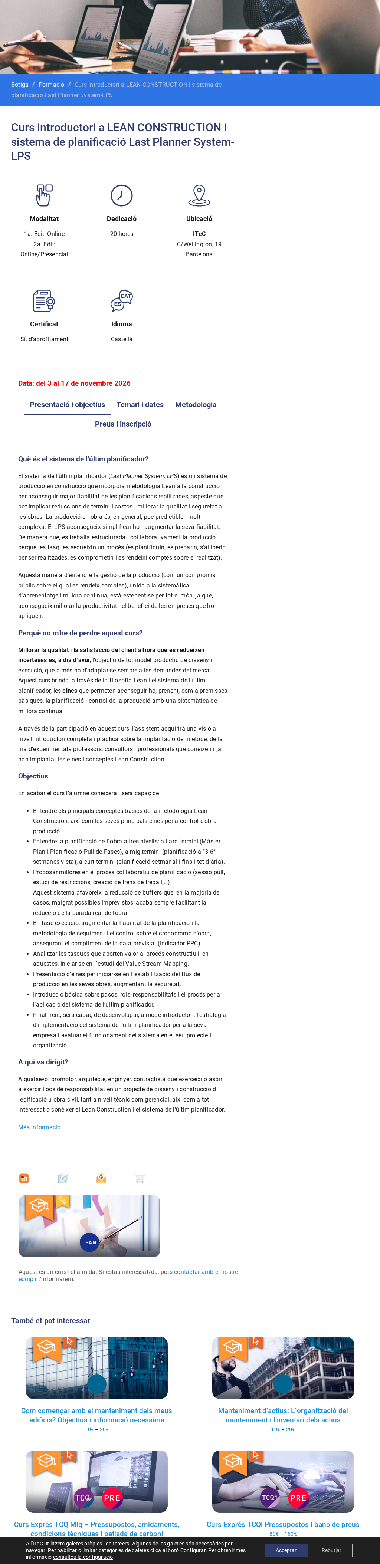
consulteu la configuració (83, 1557)
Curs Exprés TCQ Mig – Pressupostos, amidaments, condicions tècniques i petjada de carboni (96, 1529)
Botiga (20, 84)
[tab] (67, 404)
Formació (52, 84)
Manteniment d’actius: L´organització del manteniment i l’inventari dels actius (283, 1415)
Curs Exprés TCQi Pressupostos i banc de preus (283, 1524)
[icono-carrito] (139, 1175)
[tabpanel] (122, 794)
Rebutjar (331, 1550)
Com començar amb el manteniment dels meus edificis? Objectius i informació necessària (96, 1415)
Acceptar (286, 1550)
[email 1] (101, 1175)
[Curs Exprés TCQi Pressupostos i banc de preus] (283, 1482)
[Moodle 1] (24, 1175)
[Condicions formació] (62, 1175)
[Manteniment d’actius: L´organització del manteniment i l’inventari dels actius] (283, 1368)
